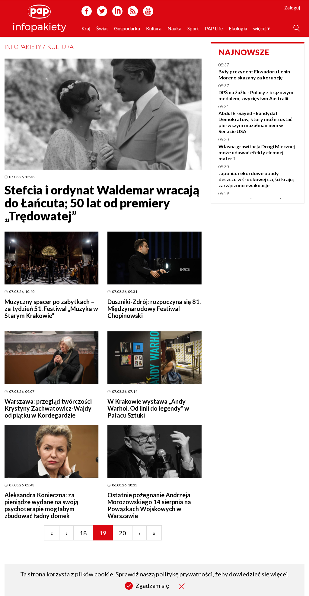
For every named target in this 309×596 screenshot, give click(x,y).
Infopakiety (23, 46)
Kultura (153, 28)
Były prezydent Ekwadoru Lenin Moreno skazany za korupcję (254, 74)
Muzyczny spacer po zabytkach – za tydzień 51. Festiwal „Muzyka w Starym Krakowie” (51, 308)
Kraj (85, 28)
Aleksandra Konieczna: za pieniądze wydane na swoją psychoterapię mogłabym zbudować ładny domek (41, 505)
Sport (193, 28)
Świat (102, 28)
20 (122, 533)
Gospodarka (127, 28)
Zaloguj (292, 7)
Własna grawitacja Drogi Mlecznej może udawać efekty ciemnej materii (256, 152)
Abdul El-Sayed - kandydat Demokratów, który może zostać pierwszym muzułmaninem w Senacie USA (255, 122)
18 (83, 533)
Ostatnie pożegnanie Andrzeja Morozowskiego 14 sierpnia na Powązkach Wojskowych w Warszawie (149, 505)
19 (103, 533)
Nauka (174, 28)
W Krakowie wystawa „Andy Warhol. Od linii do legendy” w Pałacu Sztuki (148, 408)
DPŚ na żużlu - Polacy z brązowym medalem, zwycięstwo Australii (255, 95)
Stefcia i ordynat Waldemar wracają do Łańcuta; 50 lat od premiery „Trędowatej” (102, 203)
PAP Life (214, 28)
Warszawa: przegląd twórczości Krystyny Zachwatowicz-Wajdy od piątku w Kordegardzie (48, 408)
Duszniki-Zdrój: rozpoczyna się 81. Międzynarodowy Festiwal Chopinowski (154, 308)
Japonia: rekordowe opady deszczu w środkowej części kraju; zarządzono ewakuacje (256, 179)
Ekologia (238, 28)
